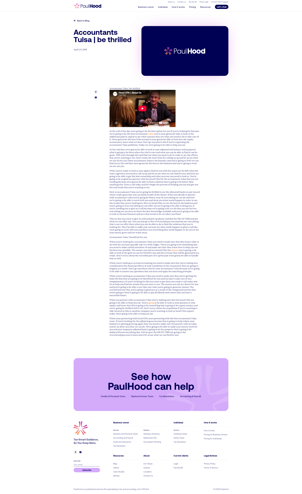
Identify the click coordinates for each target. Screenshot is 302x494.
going (151, 302)
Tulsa (150, 134)
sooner (174, 250)
